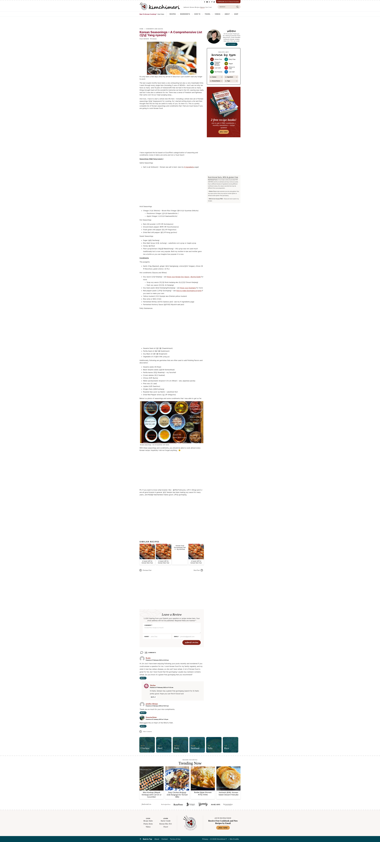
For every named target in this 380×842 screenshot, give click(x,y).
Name (146, 636)
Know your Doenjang (188, 288)
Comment (148, 625)
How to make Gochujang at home (188, 291)
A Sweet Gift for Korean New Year (147, 562)
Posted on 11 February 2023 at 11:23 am (161, 687)
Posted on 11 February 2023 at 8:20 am (157, 660)
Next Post (197, 570)
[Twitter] (214, 2)
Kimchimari (160, 6)
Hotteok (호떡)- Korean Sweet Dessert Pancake (228, 793)
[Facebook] (204, 2)
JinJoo (153, 685)
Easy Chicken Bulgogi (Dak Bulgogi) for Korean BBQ (177, 794)
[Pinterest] (211, 2)
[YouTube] (207, 2)
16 (153, 39)
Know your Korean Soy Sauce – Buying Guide (184, 277)
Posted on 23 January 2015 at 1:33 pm (157, 719)
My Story (232, 44)
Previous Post (147, 570)
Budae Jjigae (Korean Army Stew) (203, 793)
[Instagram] (209, 2)
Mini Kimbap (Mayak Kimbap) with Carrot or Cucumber (152, 794)
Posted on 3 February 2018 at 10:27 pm (157, 706)
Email (176, 636)
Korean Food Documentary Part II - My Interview (180, 547)
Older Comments (147, 731)
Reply (143, 678)
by (213, 77)
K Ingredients (189, 167)
